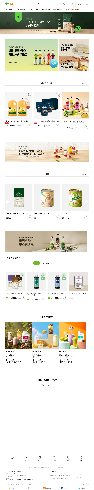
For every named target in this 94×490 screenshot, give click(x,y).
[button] (85, 23)
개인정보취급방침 (19, 484)
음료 (43, 263)
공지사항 (81, 460)
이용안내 (7, 484)
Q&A (30, 484)
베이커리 (59, 263)
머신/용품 (53, 263)
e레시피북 (40, 460)
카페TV (26, 460)
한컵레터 (12, 460)
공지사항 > (65, 9)
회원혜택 (67, 460)
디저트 (47, 263)
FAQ (26, 484)
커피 (37, 263)
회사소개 (54, 460)
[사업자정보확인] (78, 477)
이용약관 (12, 484)
